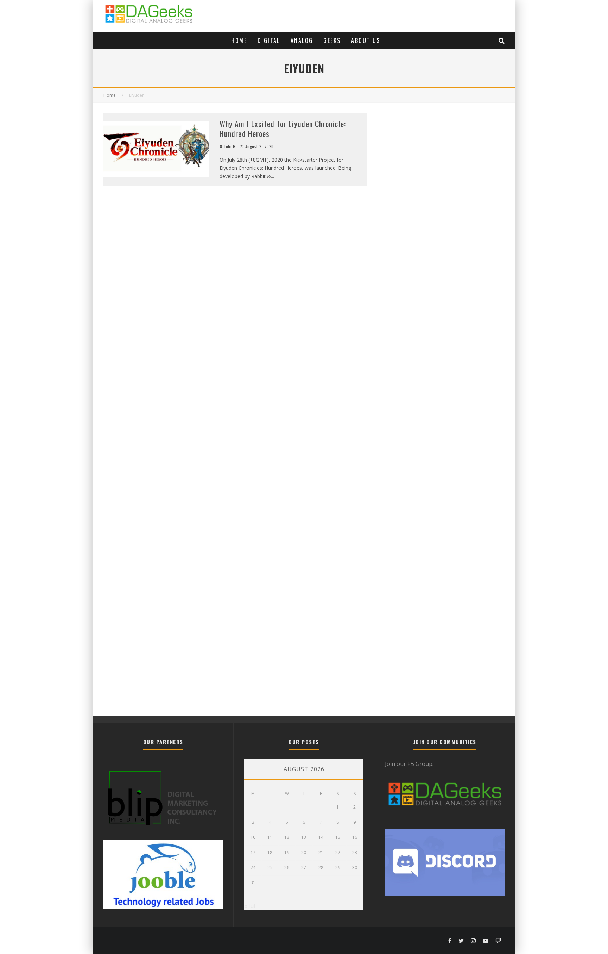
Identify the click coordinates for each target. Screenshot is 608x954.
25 (269, 868)
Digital (269, 40)
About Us (365, 40)
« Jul (249, 906)
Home (239, 40)
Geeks (332, 40)
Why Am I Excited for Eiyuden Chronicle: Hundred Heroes (283, 128)
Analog (302, 40)
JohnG (229, 146)
